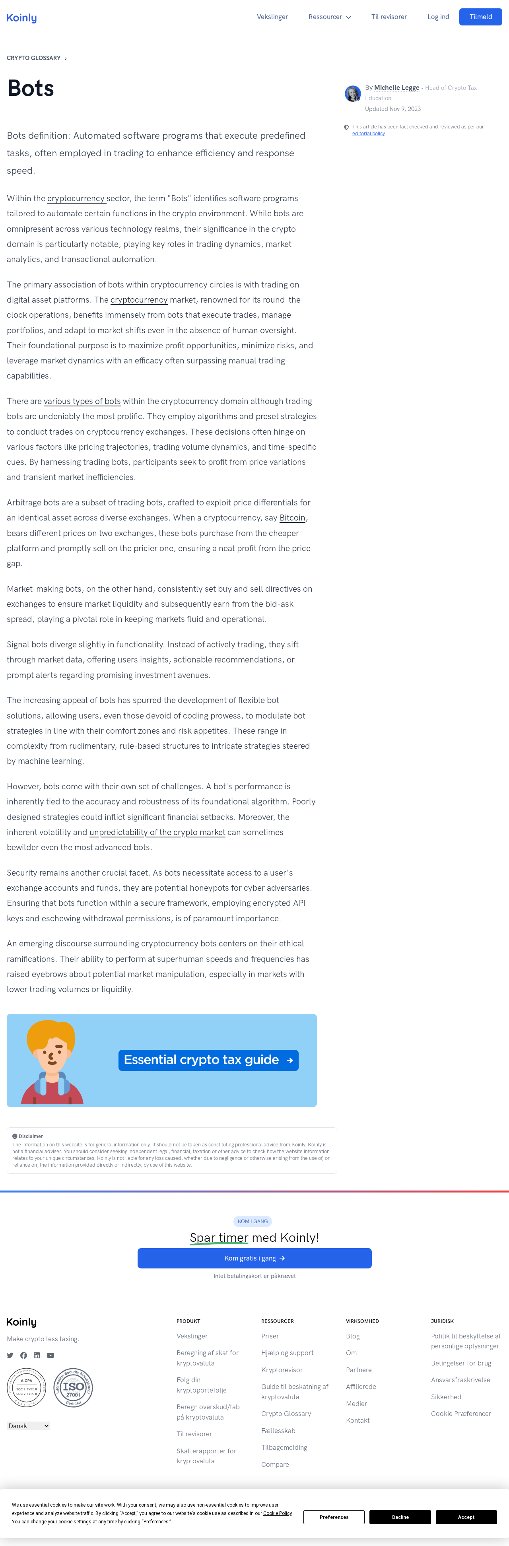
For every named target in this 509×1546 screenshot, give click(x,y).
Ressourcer (325, 17)
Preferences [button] (156, 1522)
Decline (400, 1517)
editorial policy (368, 133)
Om (351, 1353)
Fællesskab (278, 1431)
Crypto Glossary (34, 58)
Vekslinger (272, 17)
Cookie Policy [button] (277, 1513)
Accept (466, 1517)
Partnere (359, 1370)
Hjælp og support (287, 1353)
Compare (275, 1464)
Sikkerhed (446, 1397)
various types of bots (82, 401)
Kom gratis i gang (250, 1258)
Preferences (334, 1517)
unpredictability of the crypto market (157, 832)
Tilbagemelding (284, 1447)
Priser (270, 1336)
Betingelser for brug (461, 1363)
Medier (356, 1404)
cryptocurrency (77, 198)
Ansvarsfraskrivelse (460, 1380)
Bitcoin (292, 517)
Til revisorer (389, 17)
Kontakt (358, 1420)
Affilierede (361, 1387)
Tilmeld (481, 17)
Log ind (438, 17)
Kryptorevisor (282, 1370)
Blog (353, 1336)
